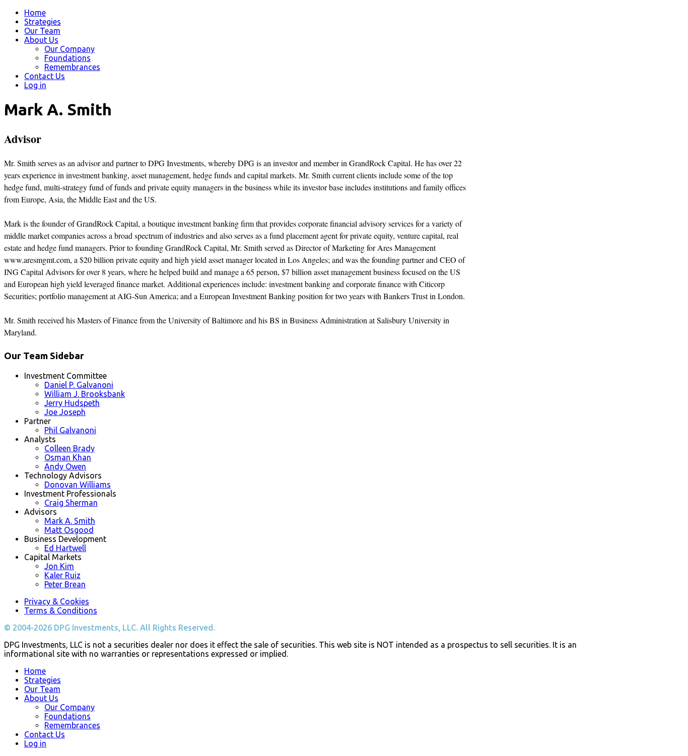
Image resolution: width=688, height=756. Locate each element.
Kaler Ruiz (62, 575)
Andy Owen (65, 466)
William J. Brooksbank (84, 393)
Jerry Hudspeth (72, 402)
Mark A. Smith (69, 520)
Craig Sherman (71, 502)
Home (35, 12)
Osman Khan (67, 457)
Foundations (67, 57)
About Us (41, 39)
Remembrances (72, 67)
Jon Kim (59, 566)
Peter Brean (65, 584)
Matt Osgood (69, 529)
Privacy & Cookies (56, 601)
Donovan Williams (77, 484)
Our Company (69, 48)
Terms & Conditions (60, 610)
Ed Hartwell (65, 548)
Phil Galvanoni (70, 430)
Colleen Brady (69, 448)
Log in (35, 85)
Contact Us (44, 76)
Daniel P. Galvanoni (78, 384)
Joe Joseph (65, 412)
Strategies (42, 21)
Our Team (42, 30)
